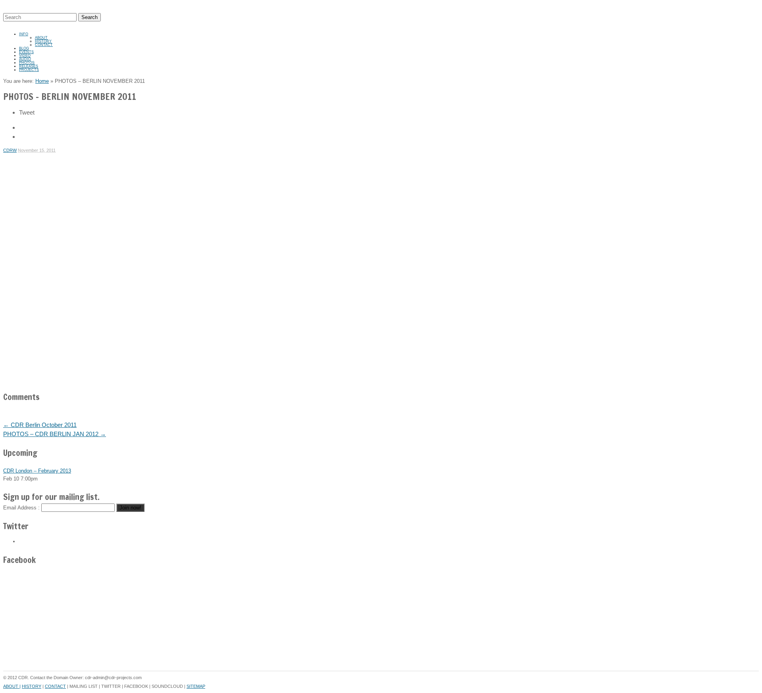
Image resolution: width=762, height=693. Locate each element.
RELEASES (28, 66)
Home (42, 81)
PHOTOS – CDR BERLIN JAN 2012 (54, 434)
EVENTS (26, 52)
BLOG (24, 48)
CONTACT (44, 45)
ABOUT (41, 38)
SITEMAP (196, 686)
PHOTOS (27, 63)
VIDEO (25, 55)
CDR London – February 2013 (37, 471)
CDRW (10, 150)
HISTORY (43, 41)
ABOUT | (12, 686)
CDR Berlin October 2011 (40, 424)
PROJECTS (29, 70)
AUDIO (25, 59)
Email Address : (21, 508)
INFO (23, 34)
